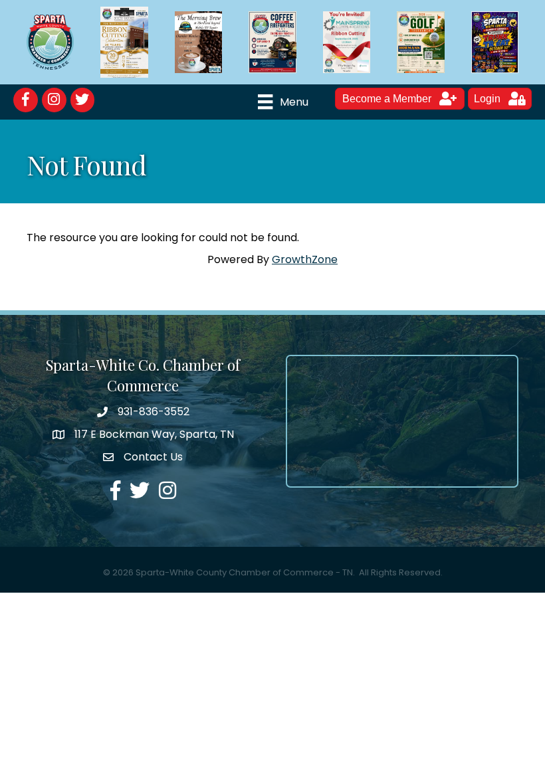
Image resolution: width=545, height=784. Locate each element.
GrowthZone (305, 259)
